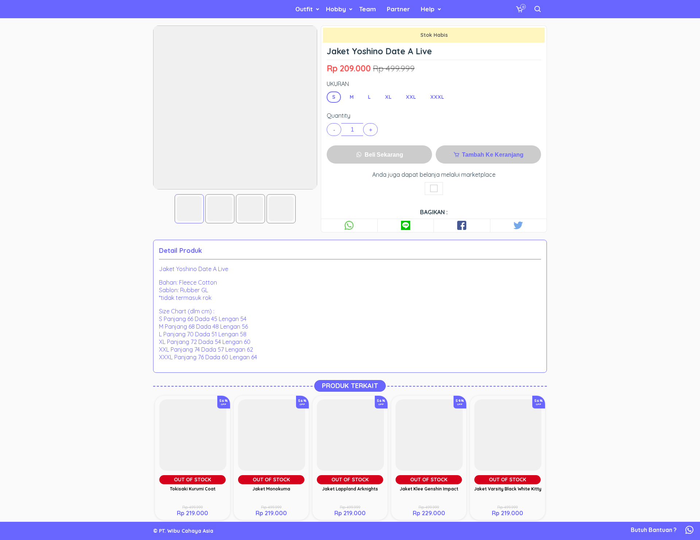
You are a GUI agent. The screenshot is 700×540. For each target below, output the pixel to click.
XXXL (437, 97)
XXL (411, 97)
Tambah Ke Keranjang (492, 155)
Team (367, 9)
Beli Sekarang (383, 155)
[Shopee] (434, 188)
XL (388, 97)
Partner (398, 9)
